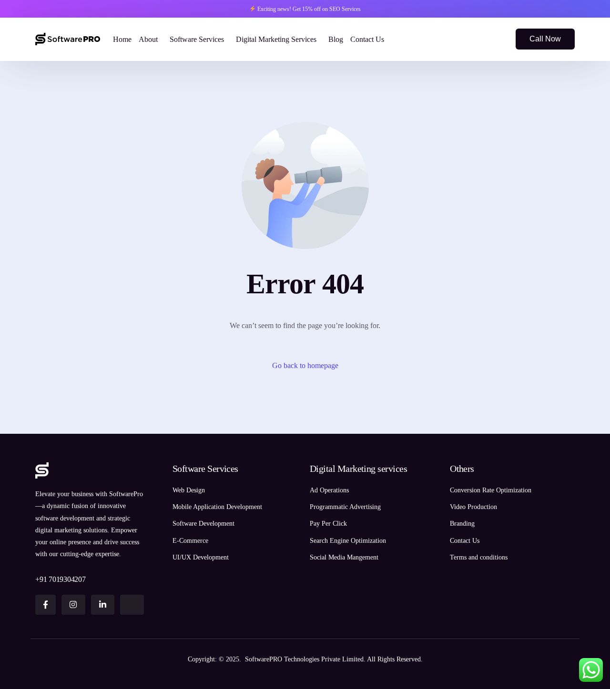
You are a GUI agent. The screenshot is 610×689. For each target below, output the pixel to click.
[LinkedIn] (496, 38)
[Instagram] (479, 38)
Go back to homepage (305, 365)
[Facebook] (463, 38)
